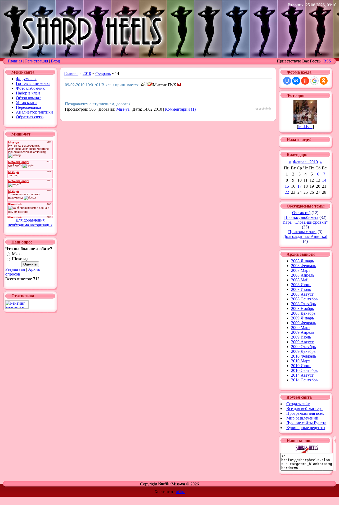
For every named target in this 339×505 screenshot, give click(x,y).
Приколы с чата (302, 231)
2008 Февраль (303, 265)
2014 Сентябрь (304, 380)
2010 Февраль (303, 356)
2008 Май (300, 280)
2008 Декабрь (303, 313)
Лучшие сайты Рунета (306, 423)
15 (287, 186)
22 (287, 192)
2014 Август (302, 375)
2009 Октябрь (303, 346)
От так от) (301, 212)
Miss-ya (123, 109)
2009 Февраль (303, 323)
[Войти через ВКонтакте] (296, 81)
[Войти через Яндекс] (305, 81)
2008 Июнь (301, 284)
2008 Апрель (302, 275)
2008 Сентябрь (304, 299)
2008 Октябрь (303, 303)
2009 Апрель (302, 332)
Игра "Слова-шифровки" (305, 222)
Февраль (103, 73)
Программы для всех (305, 413)
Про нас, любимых (301, 217)
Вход (55, 61)
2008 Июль (301, 289)
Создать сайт (298, 404)
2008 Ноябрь (302, 308)
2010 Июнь (301, 365)
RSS (327, 61)
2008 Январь (302, 261)
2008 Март (300, 270)
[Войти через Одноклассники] (324, 81)
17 (299, 186)
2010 (87, 73)
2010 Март (300, 361)
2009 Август (302, 342)
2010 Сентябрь (304, 370)
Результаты (15, 269)
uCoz (180, 491)
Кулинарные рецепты (305, 427)
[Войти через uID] (287, 81)
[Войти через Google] (314, 80)
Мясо (16, 253)
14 (324, 180)
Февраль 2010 (305, 162)
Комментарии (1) (180, 109)
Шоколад (20, 259)
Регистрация (36, 61)
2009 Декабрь (303, 351)
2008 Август (302, 294)
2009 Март (300, 327)
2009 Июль (301, 337)
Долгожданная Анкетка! (305, 236)
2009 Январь (302, 318)
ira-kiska (305, 126)
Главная (15, 61)
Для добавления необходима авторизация (30, 222)
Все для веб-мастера (304, 408)
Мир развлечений (302, 418)
